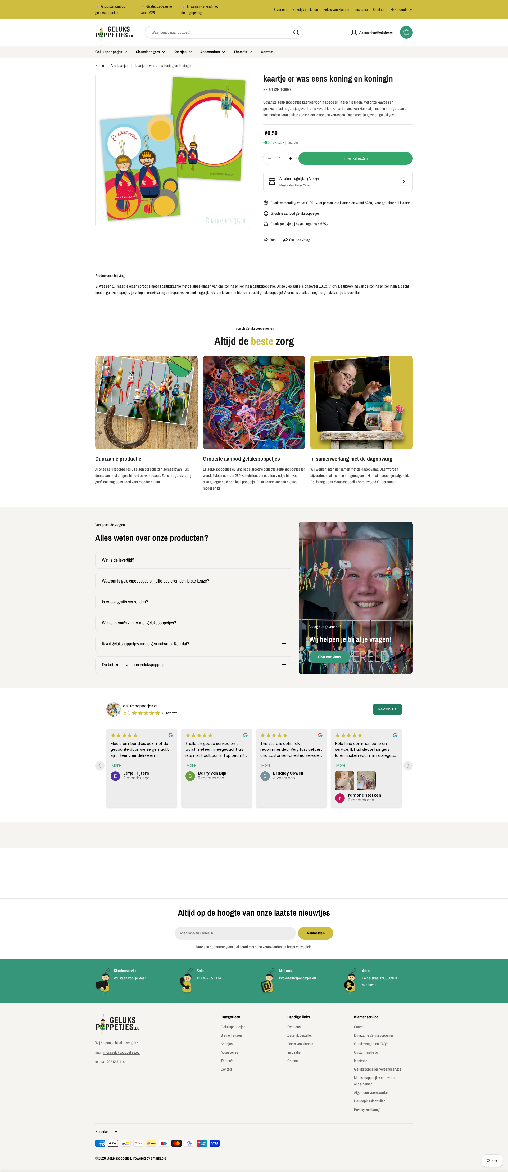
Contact (378, 9)
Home (99, 65)
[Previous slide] (100, 766)
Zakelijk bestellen (305, 9)
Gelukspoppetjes (119, 1158)
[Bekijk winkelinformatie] (404, 181)
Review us (387, 709)
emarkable (158, 1158)
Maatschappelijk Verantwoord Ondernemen (365, 482)
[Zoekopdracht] (296, 32)
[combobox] (224, 32)
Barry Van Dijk (137, 773)
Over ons (280, 9)
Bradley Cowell (213, 773)
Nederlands (399, 10)
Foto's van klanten (336, 9)
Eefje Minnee (361, 773)
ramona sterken (289, 795)
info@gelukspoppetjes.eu (121, 1052)
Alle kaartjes (119, 65)
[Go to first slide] (408, 766)
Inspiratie (361, 9)
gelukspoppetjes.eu (141, 706)
